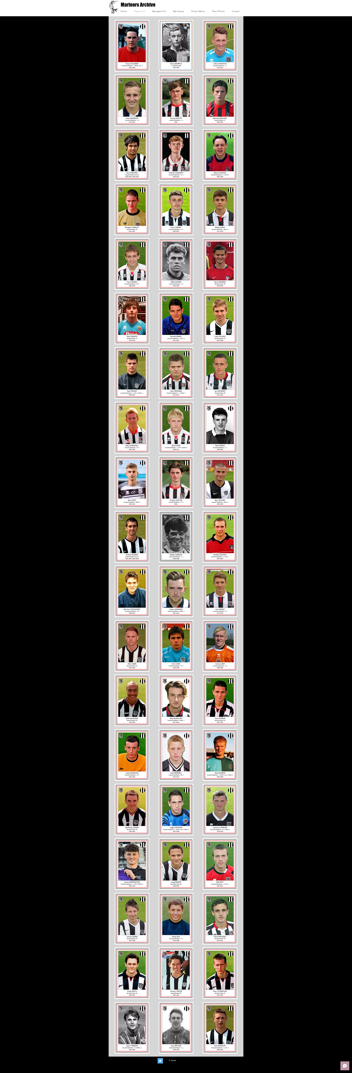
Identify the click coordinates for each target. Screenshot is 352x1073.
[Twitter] (160, 1060)
